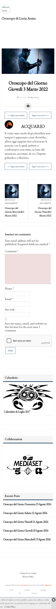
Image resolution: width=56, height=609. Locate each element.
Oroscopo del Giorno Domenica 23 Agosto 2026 (27, 504)
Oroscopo (36, 97)
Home (11, 590)
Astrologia (43, 590)
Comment (11, 251)
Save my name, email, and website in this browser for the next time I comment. (26, 327)
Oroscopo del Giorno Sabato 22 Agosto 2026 (25, 513)
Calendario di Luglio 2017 (17, 411)
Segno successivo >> (40, 115)
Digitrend (48, 585)
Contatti (34, 593)
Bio (20, 593)
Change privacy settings (28, 573)
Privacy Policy (28, 576)
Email (8, 299)
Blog (31, 97)
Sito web (10, 309)
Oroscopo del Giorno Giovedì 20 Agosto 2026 (25, 530)
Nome (8, 288)
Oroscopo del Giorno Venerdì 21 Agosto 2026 (25, 522)
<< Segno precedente (15, 115)
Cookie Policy (9, 606)
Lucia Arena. (24, 585)
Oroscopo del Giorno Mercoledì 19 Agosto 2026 (27, 539)
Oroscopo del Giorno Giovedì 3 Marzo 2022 (28, 86)
